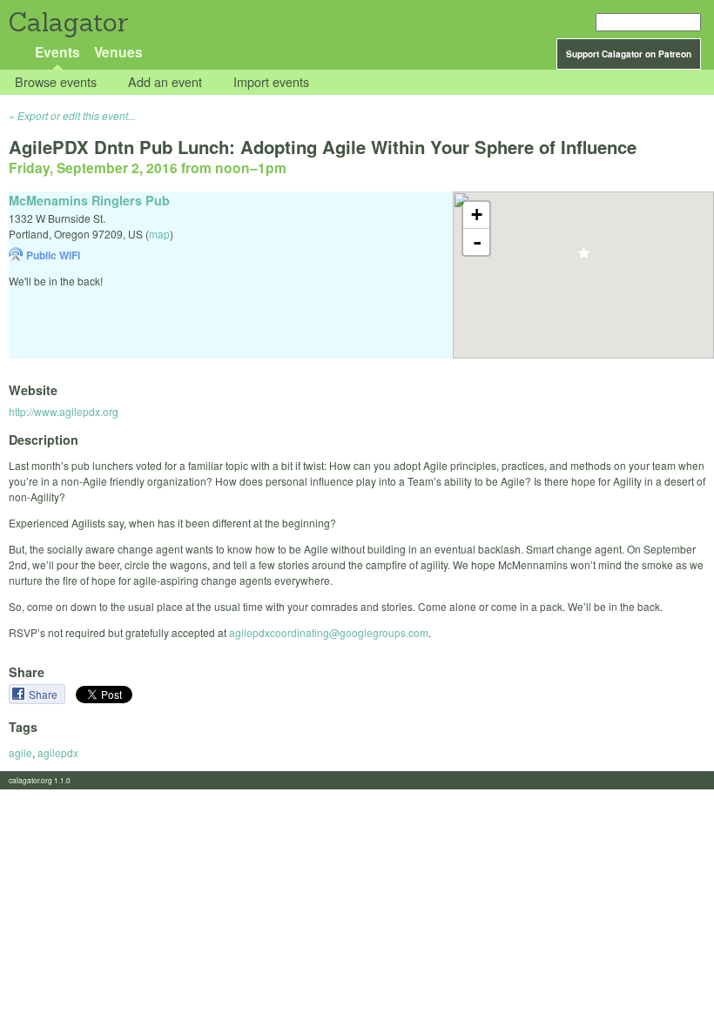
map (159, 233)
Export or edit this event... (76, 115)
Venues (118, 52)
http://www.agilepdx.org (63, 411)
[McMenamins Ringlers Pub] (584, 258)
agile (20, 752)
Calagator (67, 22)
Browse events (56, 82)
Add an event (165, 82)
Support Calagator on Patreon (628, 54)
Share (44, 694)
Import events (271, 82)
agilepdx (57, 752)
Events (57, 52)
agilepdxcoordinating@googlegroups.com (328, 632)
